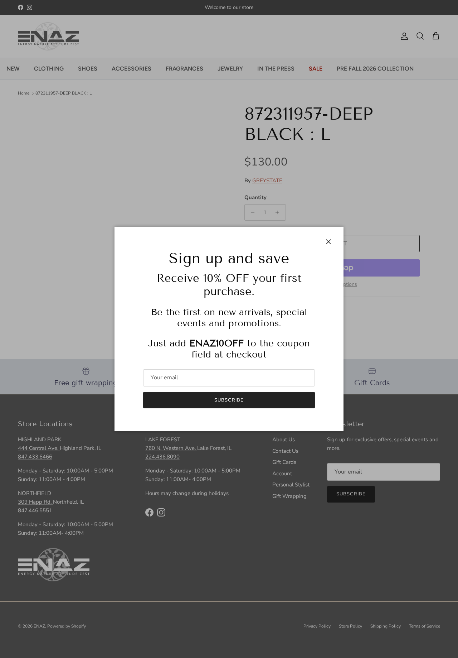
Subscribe (228, 400)
